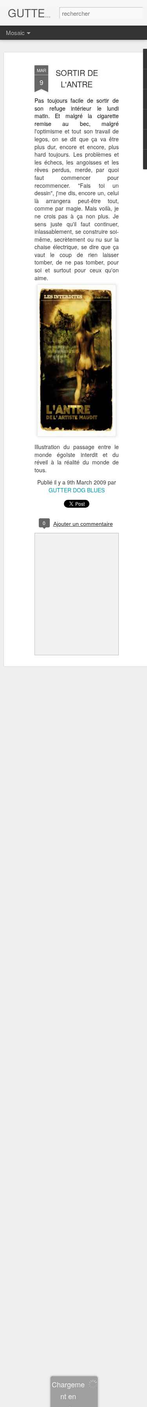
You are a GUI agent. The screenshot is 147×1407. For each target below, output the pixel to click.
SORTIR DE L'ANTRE (77, 78)
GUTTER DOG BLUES (77, 490)
